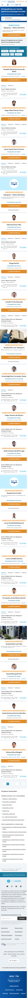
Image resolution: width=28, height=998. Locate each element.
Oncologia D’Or (19, 989)
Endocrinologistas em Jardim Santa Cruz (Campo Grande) (14, 828)
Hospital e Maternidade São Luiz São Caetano (13, 820)
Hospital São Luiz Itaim (7, 808)
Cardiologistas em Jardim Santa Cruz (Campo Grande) (13, 840)
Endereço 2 (10, 85)
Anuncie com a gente (6, 939)
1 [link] (7, 784)
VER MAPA (24, 94)
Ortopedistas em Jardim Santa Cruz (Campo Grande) (13, 855)
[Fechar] (26, 48)
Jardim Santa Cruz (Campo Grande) (9, 870)
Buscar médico (11, 1)
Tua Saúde (3, 1)
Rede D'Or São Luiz (9, 989)
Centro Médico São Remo (8, 89)
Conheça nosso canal (7, 886)
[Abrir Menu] (2, 5)
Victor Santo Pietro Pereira (14, 149)
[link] (23, 784)
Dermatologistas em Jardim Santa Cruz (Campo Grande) (14, 850)
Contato (17, 939)
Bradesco (12, 51)
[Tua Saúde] (14, 881)
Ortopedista (18, 868)
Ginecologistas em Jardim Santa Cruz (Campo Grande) (13, 845)
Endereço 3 (17, 124)
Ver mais (18, 54)
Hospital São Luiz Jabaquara (7, 322)
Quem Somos (4, 928)
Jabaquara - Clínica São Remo (14, 28)
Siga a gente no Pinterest (21, 886)
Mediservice (20, 51)
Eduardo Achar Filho (14, 225)
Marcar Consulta (10, 868)
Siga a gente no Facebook (16, 886)
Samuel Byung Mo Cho (14, 674)
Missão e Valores (19, 928)
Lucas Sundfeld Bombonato (14, 523)
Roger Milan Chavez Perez (14, 110)
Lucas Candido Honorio (14, 559)
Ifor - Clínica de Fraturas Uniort (9, 817)
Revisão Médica (18, 931)
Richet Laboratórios (14, 993)
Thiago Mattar (14, 263)
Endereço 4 (24, 124)
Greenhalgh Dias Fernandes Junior (14, 376)
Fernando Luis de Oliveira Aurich (14, 598)
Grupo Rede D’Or (21, 967)
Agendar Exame (20, 1)
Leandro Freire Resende (14, 302)
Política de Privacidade (6, 935)
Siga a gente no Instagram (12, 886)
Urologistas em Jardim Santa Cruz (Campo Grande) (12, 860)
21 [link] (20, 784)
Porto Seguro (5, 54)
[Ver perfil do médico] (14, 62)
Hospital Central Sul (7, 805)
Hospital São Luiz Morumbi (8, 814)
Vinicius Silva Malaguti (14, 752)
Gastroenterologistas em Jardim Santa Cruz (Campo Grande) (13, 835)
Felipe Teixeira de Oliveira (14, 415)
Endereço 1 (3, 85)
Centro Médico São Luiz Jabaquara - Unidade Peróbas (12, 320)
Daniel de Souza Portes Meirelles (14, 713)
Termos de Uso (18, 935)
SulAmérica (5, 51)
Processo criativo (5, 931)
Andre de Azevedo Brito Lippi (14, 451)
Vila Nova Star (5, 811)
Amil (12, 54)
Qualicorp (23, 993)
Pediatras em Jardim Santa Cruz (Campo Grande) (14, 832)
